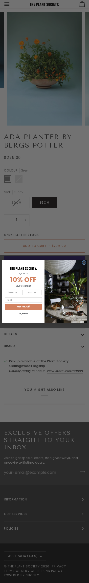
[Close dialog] (84, 262)
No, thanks (23, 314)
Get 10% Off (23, 306)
